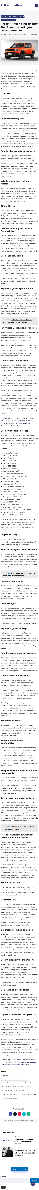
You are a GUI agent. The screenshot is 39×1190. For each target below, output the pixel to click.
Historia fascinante (8, 1083)
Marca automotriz (21, 1090)
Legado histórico (7, 1090)
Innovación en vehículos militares (13, 1086)
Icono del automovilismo (25, 1083)
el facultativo (6, 1075)
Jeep (28, 1086)
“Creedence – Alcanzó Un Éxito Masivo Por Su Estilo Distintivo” (25, 1153)
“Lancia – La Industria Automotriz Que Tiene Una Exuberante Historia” (15, 423)
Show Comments (19, 1169)
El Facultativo (11, 5)
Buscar (3, 1177)
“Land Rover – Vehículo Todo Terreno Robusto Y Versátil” (23, 1141)
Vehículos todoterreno (9, 1098)
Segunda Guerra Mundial (10, 1094)
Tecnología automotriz (28, 1094)
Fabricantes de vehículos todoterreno (14, 1079)
